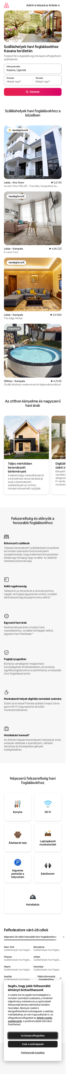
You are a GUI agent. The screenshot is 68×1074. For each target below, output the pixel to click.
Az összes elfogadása (33, 1035)
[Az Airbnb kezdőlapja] (6, 5)
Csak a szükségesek (33, 1044)
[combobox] (33, 70)
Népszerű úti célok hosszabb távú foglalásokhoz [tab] (30, 936)
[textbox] (18, 82)
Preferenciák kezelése (33, 1052)
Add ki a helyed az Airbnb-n (43, 5)
